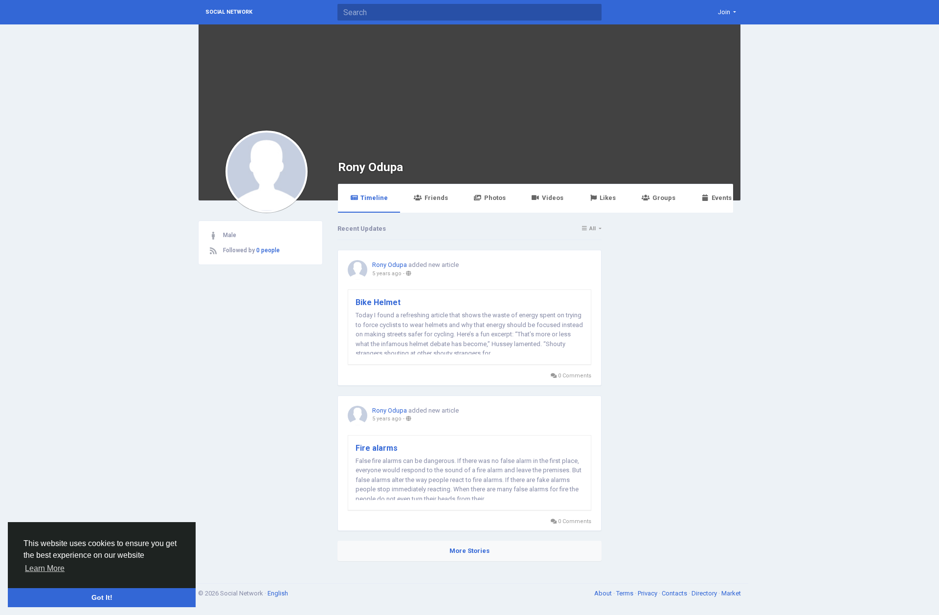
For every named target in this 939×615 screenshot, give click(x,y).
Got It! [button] (101, 597)
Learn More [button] (45, 568)
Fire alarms (377, 448)
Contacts (675, 593)
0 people (268, 250)
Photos (495, 197)
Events (722, 197)
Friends (436, 197)
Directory (705, 593)
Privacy (648, 593)
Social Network (228, 12)
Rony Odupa (370, 167)
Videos (552, 197)
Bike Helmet (378, 302)
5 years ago (387, 273)
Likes (608, 197)
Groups (663, 197)
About (603, 593)
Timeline (374, 197)
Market (731, 593)
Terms (625, 593)
